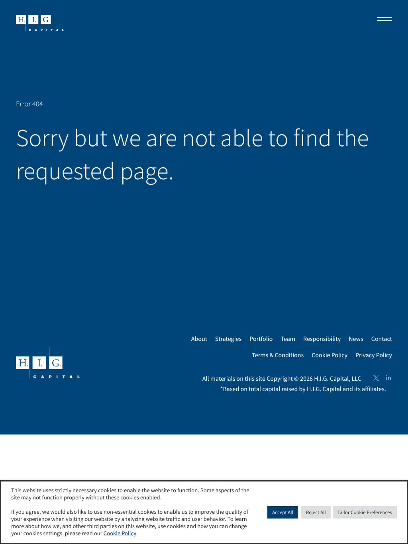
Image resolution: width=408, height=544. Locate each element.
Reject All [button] (316, 512)
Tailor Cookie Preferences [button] (364, 512)
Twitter (376, 378)
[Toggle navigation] (382, 20)
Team (287, 339)
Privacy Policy (373, 355)
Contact (381, 339)
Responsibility (322, 339)
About (199, 339)
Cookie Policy (329, 355)
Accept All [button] (282, 512)
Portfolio (261, 339)
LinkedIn (388, 378)
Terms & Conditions (278, 355)
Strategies (228, 339)
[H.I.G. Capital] (40, 20)
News (356, 339)
